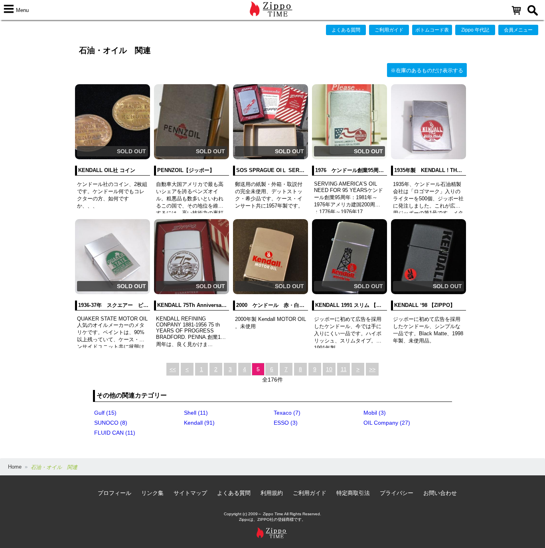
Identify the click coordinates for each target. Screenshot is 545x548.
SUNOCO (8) (110, 422)
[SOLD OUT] (112, 157)
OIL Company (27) (386, 422)
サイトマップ (190, 493)
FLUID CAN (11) (114, 432)
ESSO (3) (286, 422)
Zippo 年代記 (475, 30)
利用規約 (272, 493)
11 (344, 369)
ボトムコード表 (432, 30)
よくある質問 (346, 30)
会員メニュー (518, 30)
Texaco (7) (287, 413)
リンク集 (152, 493)
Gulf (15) (105, 413)
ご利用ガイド (389, 30)
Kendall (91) (199, 422)
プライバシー (396, 493)
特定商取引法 (353, 493)
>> (372, 369)
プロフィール (114, 493)
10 (329, 369)
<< (173, 369)
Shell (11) (196, 413)
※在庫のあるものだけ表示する (427, 70)
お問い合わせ (440, 493)
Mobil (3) (374, 413)
